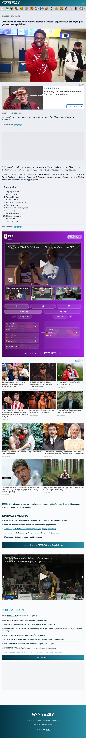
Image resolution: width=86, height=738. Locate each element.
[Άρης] (22, 8)
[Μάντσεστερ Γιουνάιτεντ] (32, 8)
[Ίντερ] (81, 8)
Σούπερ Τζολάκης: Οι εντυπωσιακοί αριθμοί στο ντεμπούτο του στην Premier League (35, 520)
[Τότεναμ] (51, 8)
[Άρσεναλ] (46, 8)
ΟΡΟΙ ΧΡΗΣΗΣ (56, 720)
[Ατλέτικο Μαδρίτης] (66, 8)
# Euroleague (14, 504)
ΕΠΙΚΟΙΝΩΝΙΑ (30, 720)
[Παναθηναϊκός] (7, 8)
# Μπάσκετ (43, 504)
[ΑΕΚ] (12, 8)
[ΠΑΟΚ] (17, 8)
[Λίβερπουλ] (27, 8)
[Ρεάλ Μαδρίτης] (56, 8)
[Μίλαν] (76, 8)
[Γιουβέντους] (71, 8)
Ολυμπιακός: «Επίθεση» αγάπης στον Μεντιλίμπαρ (23, 537)
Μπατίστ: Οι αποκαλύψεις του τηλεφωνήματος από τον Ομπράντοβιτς (30, 525)
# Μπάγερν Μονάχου (29, 504)
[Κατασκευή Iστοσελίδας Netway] (46, 730)
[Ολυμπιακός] (2, 8)
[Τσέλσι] (42, 8)
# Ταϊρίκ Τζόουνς (9, 507)
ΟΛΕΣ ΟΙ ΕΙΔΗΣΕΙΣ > (43, 657)
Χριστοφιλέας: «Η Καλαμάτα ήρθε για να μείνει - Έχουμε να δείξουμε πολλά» (32, 533)
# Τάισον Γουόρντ (24, 507)
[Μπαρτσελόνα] (61, 8)
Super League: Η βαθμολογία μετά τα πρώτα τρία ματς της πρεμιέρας (30, 529)
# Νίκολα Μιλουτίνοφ (58, 504)
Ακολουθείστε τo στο (43, 545)
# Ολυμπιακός (74, 504)
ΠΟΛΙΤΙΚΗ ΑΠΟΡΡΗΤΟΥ (43, 720)
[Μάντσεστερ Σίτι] (37, 8)
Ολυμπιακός (9, 167)
